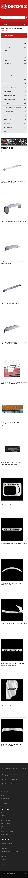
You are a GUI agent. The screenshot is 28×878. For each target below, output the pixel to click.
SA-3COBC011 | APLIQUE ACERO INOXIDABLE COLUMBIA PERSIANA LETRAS (12, 664)
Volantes (6, 131)
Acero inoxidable (18, 28)
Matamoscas (7, 103)
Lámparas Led (4, 834)
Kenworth (7, 57)
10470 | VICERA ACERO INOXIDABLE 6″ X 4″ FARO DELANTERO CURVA (13, 262)
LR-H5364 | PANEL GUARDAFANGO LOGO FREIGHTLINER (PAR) (11, 584)
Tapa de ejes (7, 123)
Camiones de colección (10, 72)
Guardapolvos (7, 84)
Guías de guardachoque (10, 87)
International (8, 54)
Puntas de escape (8, 111)
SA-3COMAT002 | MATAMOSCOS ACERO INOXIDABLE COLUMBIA (11, 745)
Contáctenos (4, 803)
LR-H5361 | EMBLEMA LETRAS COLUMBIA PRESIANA (14, 543)
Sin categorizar (7, 119)
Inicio (2, 28)
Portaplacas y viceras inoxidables (12, 107)
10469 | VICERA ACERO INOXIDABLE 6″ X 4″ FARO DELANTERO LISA (13, 222)
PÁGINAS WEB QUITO (17, 875)
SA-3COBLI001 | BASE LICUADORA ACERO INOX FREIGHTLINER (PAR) (13, 704)
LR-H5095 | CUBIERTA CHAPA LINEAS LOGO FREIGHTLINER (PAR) (12, 503)
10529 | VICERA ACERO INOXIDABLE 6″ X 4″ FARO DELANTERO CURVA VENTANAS (13, 343)
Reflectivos (6, 115)
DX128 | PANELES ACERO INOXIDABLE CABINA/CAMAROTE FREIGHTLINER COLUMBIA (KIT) (13, 424)
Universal (7, 60)
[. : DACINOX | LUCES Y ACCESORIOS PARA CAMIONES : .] (14, 6)
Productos (8, 28)
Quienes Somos (5, 798)
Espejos (5, 80)
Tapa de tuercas (8, 127)
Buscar (26, 17)
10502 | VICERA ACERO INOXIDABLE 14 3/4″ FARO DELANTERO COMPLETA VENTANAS (13, 302)
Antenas (6, 68)
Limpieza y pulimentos (9, 99)
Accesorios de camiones (10, 40)
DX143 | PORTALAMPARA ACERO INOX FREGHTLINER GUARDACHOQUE (11, 463)
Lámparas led (7, 91)
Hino (6, 50)
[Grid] (2, 151)
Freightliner (7, 47)
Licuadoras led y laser (9, 95)
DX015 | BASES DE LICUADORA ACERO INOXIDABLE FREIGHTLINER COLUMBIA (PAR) (14, 383)
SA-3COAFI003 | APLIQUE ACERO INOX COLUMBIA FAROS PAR (14, 624)
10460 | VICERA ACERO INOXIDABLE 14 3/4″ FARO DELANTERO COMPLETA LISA (13, 182)
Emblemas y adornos (9, 76)
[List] (5, 151)
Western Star (8, 63)
